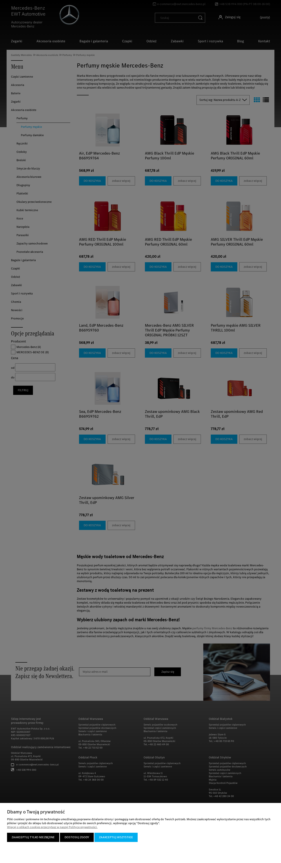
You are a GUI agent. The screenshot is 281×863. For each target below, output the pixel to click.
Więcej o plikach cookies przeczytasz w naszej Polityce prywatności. (52, 827)
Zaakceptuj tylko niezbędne (33, 837)
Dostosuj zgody (77, 837)
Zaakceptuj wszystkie (116, 837)
